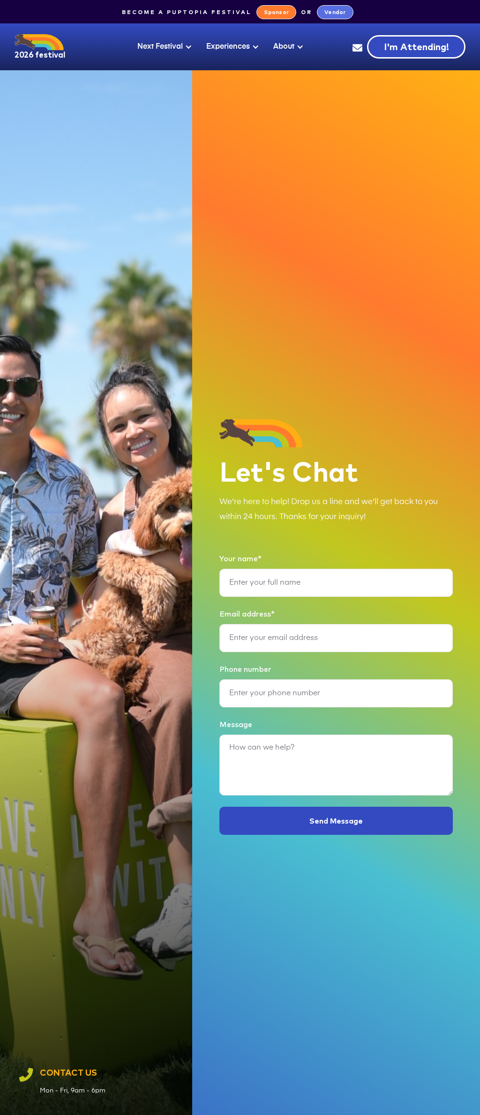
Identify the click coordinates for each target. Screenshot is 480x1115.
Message (235, 724)
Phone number (245, 669)
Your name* (240, 558)
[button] (162, 46)
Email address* (247, 613)
